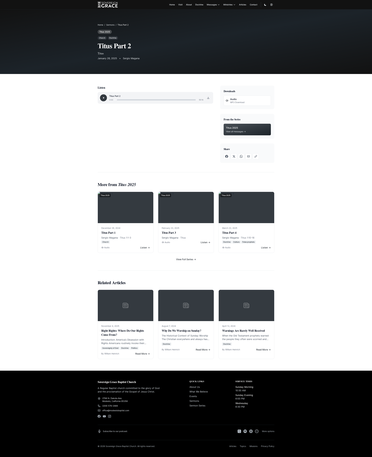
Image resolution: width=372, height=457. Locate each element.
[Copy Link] (256, 156)
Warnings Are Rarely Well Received (243, 331)
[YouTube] (104, 416)
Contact (253, 4)
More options (268, 431)
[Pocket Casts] (251, 431)
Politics (134, 348)
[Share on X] (234, 156)
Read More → (142, 353)
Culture (236, 242)
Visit (180, 4)
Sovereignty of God (110, 348)
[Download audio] (208, 97)
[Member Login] (271, 4)
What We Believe (198, 391)
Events (193, 396)
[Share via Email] (248, 156)
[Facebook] (99, 416)
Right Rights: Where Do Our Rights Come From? (122, 333)
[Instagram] (109, 416)
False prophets (248, 242)
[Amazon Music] (257, 431)
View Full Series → (186, 259)
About (189, 4)
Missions (253, 446)
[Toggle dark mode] (265, 4)
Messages (212, 4)
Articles (242, 4)
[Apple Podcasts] (239, 431)
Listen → (145, 247)
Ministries (228, 4)
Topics (243, 446)
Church (102, 38)
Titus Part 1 (108, 233)
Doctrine (199, 4)
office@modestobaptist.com (115, 410)
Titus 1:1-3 (125, 237)
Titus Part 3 (169, 233)
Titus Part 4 (229, 233)
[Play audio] (103, 97)
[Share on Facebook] (227, 156)
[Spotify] (245, 431)
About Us (194, 386)
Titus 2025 (104, 32)
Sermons (110, 25)
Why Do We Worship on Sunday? (181, 331)
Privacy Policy (267, 446)
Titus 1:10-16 (247, 237)
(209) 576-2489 (110, 406)
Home (172, 4)
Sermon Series (197, 405)
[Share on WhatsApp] (241, 156)
